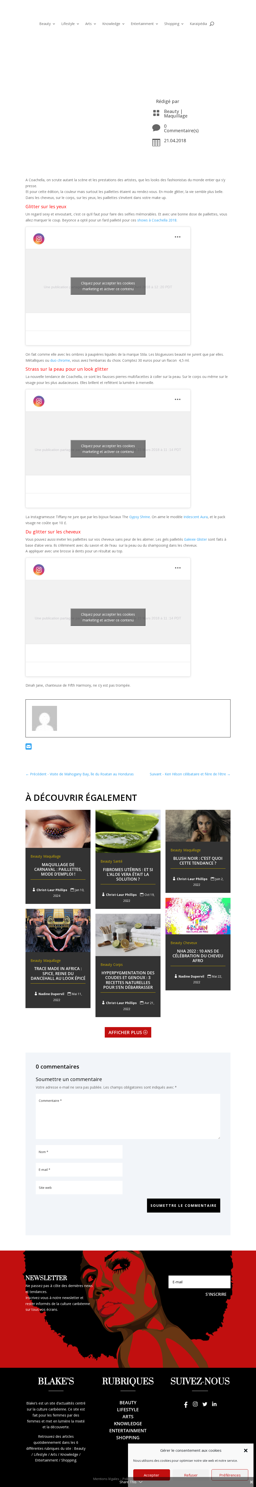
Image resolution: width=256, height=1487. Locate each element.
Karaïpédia (198, 24)
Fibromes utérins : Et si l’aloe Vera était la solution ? (128, 874)
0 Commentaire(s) (181, 128)
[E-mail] (29, 747)
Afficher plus (125, 1032)
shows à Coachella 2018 (156, 220)
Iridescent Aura (196, 516)
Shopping (171, 24)
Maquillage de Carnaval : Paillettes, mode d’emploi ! (58, 869)
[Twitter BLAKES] (204, 1406)
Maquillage (176, 116)
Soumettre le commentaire (183, 1205)
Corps (118, 964)
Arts (88, 24)
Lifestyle (68, 24)
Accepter (151, 1475)
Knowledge (111, 24)
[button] (245, 1450)
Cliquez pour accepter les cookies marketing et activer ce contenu (108, 286)
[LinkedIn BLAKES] (214, 1406)
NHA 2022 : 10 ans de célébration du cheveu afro (197, 955)
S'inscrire (216, 1294)
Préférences (230, 1475)
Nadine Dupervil (191, 976)
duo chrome (60, 360)
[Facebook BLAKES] (186, 1406)
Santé (117, 861)
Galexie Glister (195, 539)
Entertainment (142, 24)
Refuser (191, 1475)
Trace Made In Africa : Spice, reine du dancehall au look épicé (58, 973)
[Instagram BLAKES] (195, 1406)
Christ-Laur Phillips (51, 890)
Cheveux (190, 942)
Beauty (45, 24)
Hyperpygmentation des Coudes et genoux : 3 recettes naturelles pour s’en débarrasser (128, 980)
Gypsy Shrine (139, 516)
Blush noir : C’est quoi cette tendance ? (197, 861)
